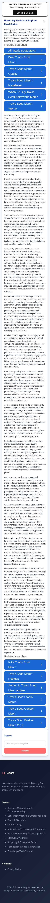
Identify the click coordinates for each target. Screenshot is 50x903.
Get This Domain (25, 12)
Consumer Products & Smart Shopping (26, 815)
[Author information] (44, 21)
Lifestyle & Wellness (17, 837)
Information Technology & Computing (26, 829)
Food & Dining (14, 824)
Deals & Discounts (16, 820)
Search (25, 751)
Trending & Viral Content (20, 851)
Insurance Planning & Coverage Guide (26, 833)
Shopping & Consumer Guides (22, 842)
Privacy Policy (14, 869)
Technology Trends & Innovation (24, 846)
